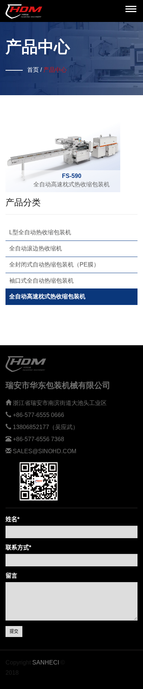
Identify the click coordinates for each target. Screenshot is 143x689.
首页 (33, 70)
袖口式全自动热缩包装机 (41, 281)
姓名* (12, 519)
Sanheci (45, 662)
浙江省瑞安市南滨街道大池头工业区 (60, 403)
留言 (11, 576)
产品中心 (55, 70)
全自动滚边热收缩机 (35, 248)
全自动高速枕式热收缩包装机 (71, 180)
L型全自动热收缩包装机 (40, 232)
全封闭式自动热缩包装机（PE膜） (54, 264)
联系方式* (18, 547)
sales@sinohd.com (44, 451)
